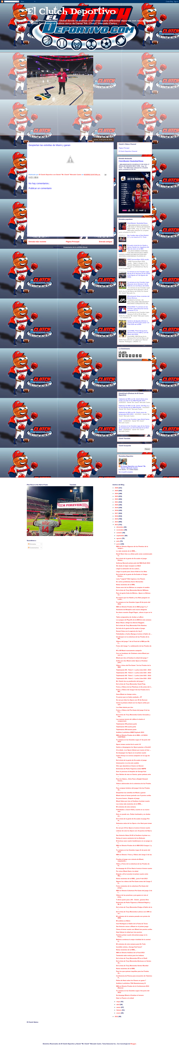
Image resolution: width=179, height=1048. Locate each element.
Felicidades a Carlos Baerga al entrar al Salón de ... (134, 634)
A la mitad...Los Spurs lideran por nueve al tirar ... (133, 750)
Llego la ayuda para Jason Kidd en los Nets (131, 571)
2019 (117, 507)
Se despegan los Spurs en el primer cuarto (131, 753)
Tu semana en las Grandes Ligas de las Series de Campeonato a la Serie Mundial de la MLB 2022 (134, 427)
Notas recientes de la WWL (125, 584)
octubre (119, 532)
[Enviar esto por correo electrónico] (29, 177)
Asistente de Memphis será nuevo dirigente (131, 609)
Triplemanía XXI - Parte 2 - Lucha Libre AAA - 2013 (133, 678)
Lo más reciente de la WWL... (126, 551)
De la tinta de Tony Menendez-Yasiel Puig (130, 684)
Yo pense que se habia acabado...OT (129, 697)
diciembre (120, 527)
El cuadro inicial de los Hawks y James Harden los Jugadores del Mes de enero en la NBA (138, 247)
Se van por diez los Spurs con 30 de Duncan (131, 700)
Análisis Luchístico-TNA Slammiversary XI (131, 983)
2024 (117, 493)
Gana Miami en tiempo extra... (126, 694)
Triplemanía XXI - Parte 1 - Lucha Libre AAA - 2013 (133, 675)
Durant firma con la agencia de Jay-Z (129, 631)
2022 (117, 499)
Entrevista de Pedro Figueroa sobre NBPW (131, 768)
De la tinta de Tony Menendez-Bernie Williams (132, 590)
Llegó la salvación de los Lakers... (128, 568)
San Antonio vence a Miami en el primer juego (132, 926)
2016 (117, 516)
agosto (119, 538)
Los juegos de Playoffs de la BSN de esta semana (133, 620)
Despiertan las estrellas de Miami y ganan (131, 792)
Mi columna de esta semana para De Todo (131, 944)
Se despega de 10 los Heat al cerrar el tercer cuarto (134, 868)
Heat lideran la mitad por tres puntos (129, 932)
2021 (117, 502)
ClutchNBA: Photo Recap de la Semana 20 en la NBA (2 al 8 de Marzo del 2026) (137, 332)
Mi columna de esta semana (126, 807)
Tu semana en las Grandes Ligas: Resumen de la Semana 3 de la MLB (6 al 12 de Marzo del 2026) (138, 284)
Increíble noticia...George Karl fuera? (129, 947)
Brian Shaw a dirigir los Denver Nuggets (130, 622)
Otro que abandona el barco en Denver (130, 766)
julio (118, 541)
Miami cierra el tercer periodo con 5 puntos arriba (133, 795)
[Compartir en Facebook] (35, 177)
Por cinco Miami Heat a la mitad (127, 871)
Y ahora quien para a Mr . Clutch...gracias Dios (132, 900)
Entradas (32, 544)
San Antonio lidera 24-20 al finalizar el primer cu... (133, 835)
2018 (117, 510)
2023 (117, 496)
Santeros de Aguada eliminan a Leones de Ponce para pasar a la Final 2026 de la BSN (138, 322)
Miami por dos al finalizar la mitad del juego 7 (132, 658)
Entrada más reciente (37, 242)
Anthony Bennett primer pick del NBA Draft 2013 (133, 563)
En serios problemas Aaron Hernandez (129, 582)
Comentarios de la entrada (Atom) (75, 247)
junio (118, 544)
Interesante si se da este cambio (127, 763)
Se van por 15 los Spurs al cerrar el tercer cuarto (133, 828)
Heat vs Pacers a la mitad (125, 998)
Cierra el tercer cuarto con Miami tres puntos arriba (134, 929)
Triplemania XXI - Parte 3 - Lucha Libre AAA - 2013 (133, 673)
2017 (117, 513)
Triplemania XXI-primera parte (126, 724)
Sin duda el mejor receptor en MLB (128, 566)
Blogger (133, 1044)
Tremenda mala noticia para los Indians (130, 955)
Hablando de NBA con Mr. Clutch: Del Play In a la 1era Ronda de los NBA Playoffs (134, 406)
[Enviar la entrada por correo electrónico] (105, 174)
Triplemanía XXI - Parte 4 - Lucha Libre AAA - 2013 (133, 670)
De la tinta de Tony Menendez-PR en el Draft (131, 958)
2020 (117, 505)
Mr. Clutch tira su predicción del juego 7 (130, 681)
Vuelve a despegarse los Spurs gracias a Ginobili (133, 747)
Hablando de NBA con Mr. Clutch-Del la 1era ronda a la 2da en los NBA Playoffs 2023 (133, 400)
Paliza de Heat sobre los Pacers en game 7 (131, 980)
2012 (117, 1016)
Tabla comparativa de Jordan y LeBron (129, 617)
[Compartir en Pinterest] (37, 177)
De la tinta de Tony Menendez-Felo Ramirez (131, 625)
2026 (117, 488)
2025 (117, 490)
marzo (118, 1007)
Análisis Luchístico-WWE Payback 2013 (130, 732)
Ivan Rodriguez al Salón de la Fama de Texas (132, 923)
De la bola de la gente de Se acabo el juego (131, 760)
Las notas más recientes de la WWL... (129, 804)
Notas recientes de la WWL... (126, 950)
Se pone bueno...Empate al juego (128, 798)
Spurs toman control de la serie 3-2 (128, 744)
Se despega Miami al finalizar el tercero (130, 995)
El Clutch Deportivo (71, 11)
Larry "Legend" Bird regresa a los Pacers (130, 579)
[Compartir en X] (33, 177)
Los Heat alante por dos (124, 707)
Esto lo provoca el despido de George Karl (131, 771)
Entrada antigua (105, 242)
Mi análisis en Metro (123, 921)
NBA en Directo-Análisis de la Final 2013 (130, 952)
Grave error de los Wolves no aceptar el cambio (133, 587)
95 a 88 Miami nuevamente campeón (129, 650)
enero (118, 1013)
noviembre (120, 530)
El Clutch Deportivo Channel (128, 151)
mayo (118, 1001)
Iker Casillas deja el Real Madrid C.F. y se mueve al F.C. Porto (137, 236)
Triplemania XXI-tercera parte (126, 729)
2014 (117, 522)
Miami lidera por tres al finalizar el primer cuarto (133, 801)
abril (118, 1004)
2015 (117, 519)
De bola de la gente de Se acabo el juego (130, 628)
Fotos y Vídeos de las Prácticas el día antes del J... (134, 687)
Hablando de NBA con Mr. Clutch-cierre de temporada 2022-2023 (132, 413)
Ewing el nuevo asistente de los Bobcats (130, 838)
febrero (119, 1010)
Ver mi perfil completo (126, 472)
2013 (117, 524)
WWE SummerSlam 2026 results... (138, 259)
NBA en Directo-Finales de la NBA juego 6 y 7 (132, 607)
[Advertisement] (134, 375)
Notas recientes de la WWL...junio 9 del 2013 (132, 878)
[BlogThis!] (31, 177)
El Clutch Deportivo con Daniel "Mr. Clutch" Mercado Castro (133, 467)
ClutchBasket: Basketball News (131, 161)
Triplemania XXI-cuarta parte (126, 727)
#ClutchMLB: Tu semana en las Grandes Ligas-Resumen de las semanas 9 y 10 (137, 308)
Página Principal (72, 242)
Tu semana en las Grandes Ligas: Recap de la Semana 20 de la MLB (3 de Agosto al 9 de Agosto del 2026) (138, 274)
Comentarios (34, 548)
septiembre (120, 535)
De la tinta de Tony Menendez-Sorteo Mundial (132, 965)
